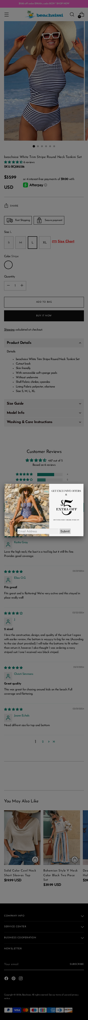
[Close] (83, 484)
